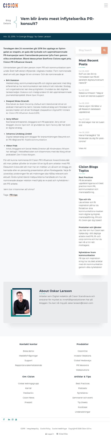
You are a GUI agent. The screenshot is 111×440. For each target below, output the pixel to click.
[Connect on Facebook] (3, 420)
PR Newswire (82, 365)
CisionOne (82, 351)
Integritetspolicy (33, 428)
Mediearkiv (28, 393)
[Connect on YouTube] (16, 420)
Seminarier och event (82, 398)
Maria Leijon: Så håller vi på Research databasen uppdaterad (90, 109)
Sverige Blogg (26, 37)
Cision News (28, 398)
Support (28, 361)
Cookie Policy (45, 428)
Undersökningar (82, 412)
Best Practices (82, 384)
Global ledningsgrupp (28, 384)
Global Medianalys (82, 361)
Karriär (28, 388)
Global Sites (63, 434)
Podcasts (82, 388)
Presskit (28, 403)
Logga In (50, 434)
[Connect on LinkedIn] (9, 420)
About (55, 291)
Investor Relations (82, 356)
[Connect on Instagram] (12, 420)
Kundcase (82, 407)
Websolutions (82, 370)
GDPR (23, 428)
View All (82, 149)
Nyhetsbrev (82, 393)
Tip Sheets (82, 403)
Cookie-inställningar (59, 428)
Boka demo (28, 351)
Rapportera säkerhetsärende (28, 365)
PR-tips (13, 195)
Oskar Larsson (44, 37)
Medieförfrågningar (28, 356)
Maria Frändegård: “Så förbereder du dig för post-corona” (91, 138)
